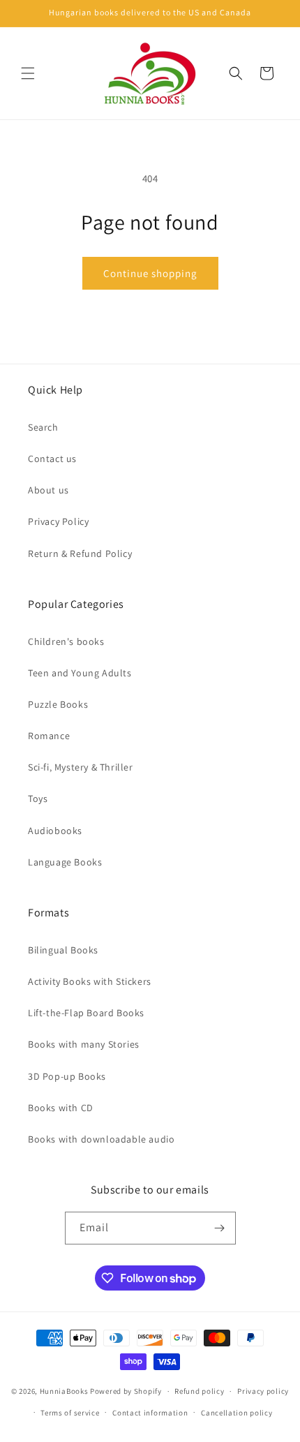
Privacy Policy (58, 521)
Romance (49, 735)
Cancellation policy (236, 1413)
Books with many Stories (84, 1044)
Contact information (150, 1413)
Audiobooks (55, 830)
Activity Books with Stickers (89, 981)
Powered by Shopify (126, 1391)
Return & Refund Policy (80, 553)
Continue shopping (150, 273)
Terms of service (69, 1413)
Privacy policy (263, 1391)
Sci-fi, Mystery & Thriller (80, 767)
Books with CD (60, 1107)
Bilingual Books (63, 950)
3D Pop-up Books (67, 1076)
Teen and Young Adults (80, 673)
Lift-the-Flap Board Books (86, 1012)
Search (43, 427)
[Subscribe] (219, 1228)
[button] (28, 73)
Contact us (52, 458)
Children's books (66, 641)
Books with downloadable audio (101, 1139)
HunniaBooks (64, 1391)
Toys (37, 798)
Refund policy (199, 1391)
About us (48, 490)
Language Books (65, 862)
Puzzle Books (58, 704)
